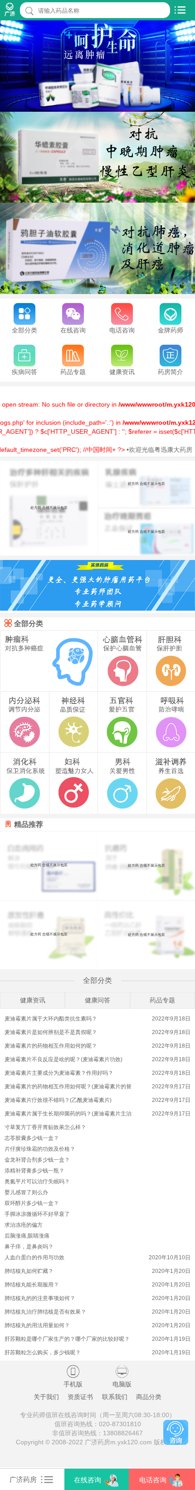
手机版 (73, 1376)
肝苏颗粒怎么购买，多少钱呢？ (43, 1352)
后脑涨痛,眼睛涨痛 (27, 1236)
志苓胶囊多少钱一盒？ (32, 1138)
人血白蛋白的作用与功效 (34, 1257)
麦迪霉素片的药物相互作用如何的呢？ (51, 1046)
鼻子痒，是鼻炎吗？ (29, 1246)
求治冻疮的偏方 (24, 1225)
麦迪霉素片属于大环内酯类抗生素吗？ (51, 1018)
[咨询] (175, 1432)
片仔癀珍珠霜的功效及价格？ (40, 1149)
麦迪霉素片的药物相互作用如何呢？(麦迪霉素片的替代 (68, 1087)
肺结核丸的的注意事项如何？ (40, 1298)
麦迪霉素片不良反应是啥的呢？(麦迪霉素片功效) (63, 1059)
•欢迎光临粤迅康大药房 (144, 449)
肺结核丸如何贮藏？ (29, 1271)
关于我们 (46, 1396)
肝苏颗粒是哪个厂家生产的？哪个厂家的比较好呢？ (67, 1339)
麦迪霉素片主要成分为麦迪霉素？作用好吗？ (59, 1073)
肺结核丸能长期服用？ (32, 1284)
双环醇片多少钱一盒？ (32, 1203)
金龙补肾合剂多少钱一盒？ (37, 1160)
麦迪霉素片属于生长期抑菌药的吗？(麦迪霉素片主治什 (68, 1114)
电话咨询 (152, 1480)
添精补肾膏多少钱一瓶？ (34, 1170)
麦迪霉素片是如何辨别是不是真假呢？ (51, 1032)
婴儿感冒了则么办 (26, 1192)
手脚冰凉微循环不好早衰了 (37, 1214)
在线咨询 (87, 1480)
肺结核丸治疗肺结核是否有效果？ (45, 1312)
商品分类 (148, 1396)
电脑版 (122, 1376)
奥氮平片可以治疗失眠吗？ (37, 1181)
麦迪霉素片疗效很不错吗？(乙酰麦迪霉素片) (58, 1100)
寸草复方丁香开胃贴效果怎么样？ (45, 1127)
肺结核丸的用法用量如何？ (37, 1325)
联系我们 (114, 1396)
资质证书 (80, 1396)
